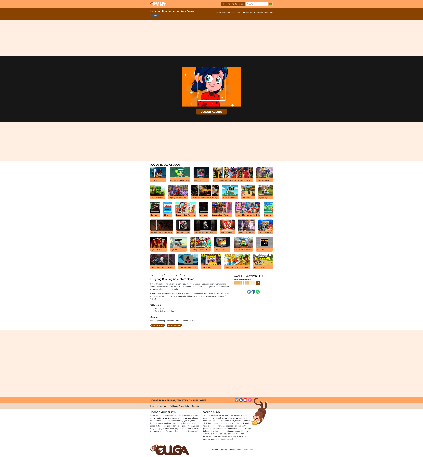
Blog (152, 406)
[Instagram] (250, 400)
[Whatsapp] (258, 292)
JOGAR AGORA (211, 112)
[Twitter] (249, 292)
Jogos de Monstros (174, 325)
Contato (195, 406)
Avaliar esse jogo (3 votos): (243, 279)
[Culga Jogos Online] (169, 449)
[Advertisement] (211, 37)
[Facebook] (253, 292)
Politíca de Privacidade (179, 406)
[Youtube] (245, 400)
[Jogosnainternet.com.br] (158, 3)
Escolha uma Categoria (233, 4)
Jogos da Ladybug (157, 325)
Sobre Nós (161, 406)
